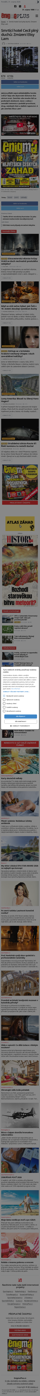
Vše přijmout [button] (20, 716)
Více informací (15, 689)
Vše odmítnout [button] (20, 721)
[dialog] (20, 698)
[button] (20, 692)
